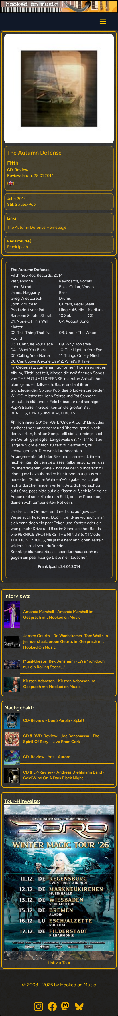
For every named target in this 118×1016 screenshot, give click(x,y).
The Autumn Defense (34, 152)
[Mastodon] (65, 1006)
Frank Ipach (17, 246)
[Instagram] (38, 1006)
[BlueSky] (79, 1006)
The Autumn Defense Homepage (36, 227)
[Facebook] (52, 1006)
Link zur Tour (59, 962)
